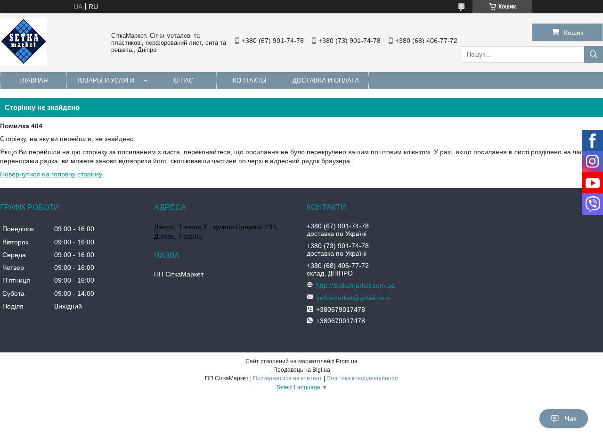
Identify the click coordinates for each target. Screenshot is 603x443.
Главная (33, 80)
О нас (183, 80)
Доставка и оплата (326, 80)
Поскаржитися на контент (287, 378)
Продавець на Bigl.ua (301, 370)
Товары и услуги (105, 80)
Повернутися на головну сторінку (51, 174)
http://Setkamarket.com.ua (355, 285)
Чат (571, 418)
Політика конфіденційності (362, 378)
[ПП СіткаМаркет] (23, 63)
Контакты (250, 80)
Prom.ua (347, 361)
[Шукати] (593, 54)
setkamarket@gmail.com (353, 297)
